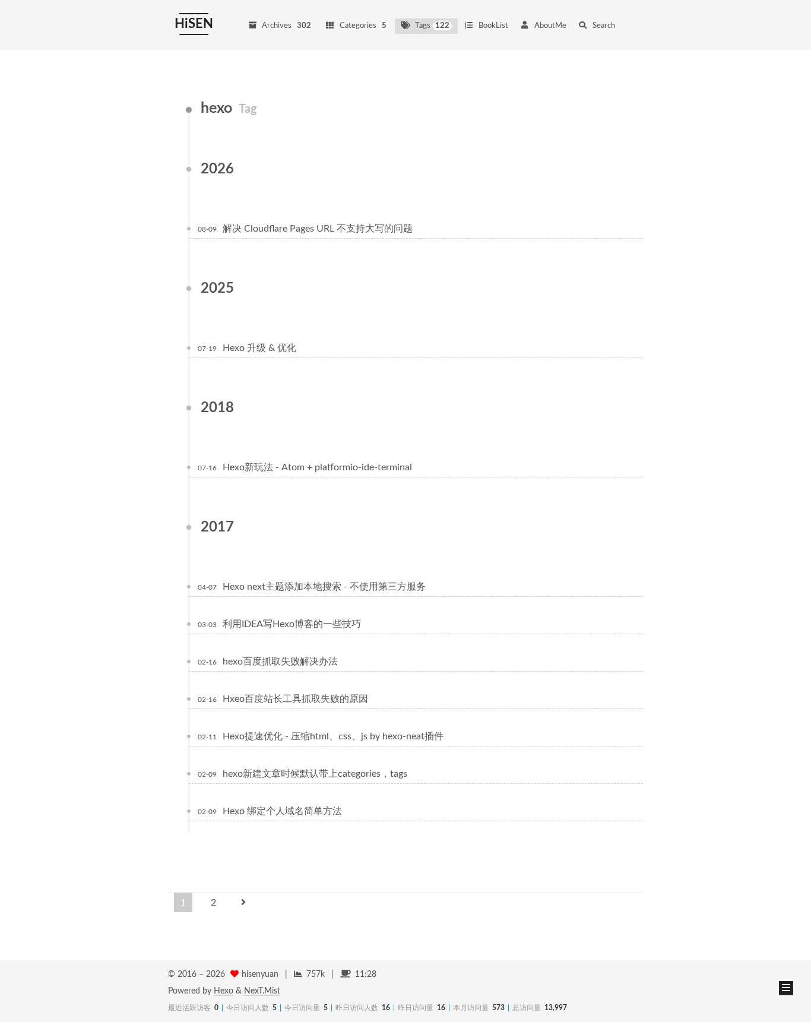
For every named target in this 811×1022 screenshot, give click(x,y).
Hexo (223, 991)
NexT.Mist (262, 991)
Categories (363, 26)
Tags (432, 26)
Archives (286, 26)
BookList (493, 26)
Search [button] (604, 26)
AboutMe (550, 26)
